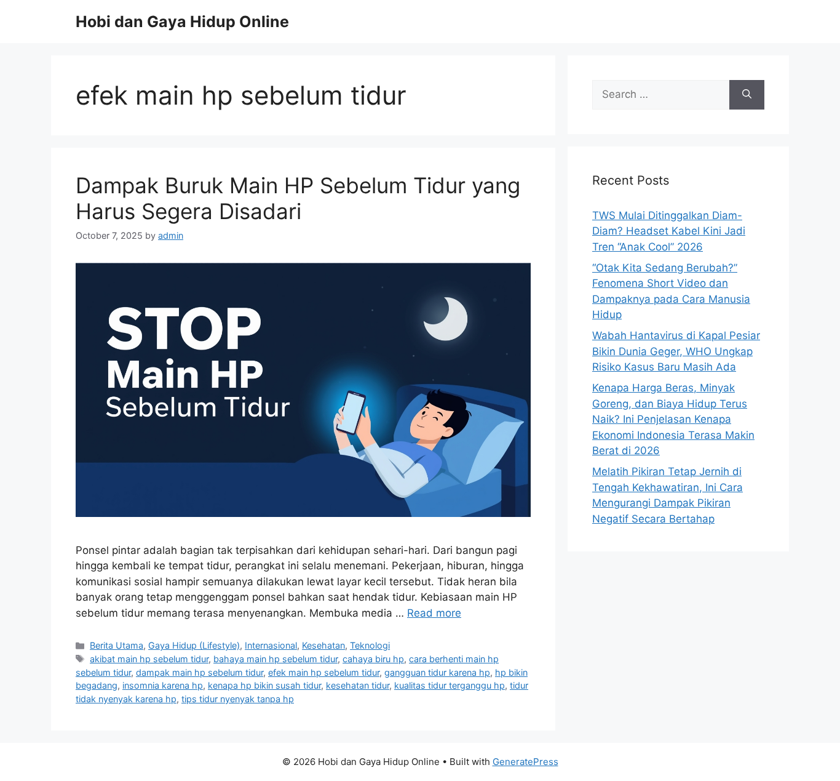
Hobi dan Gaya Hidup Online (182, 21)
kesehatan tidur (357, 685)
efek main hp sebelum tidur (323, 672)
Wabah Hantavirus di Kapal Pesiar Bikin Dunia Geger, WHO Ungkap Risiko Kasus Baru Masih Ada (676, 351)
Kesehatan (323, 645)
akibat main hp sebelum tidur (149, 659)
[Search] (746, 95)
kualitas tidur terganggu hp (449, 685)
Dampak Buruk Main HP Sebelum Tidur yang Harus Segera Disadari (298, 198)
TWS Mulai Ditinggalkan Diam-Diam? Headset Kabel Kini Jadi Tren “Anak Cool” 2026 (668, 231)
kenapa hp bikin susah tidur (264, 685)
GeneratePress (525, 761)
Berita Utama (116, 645)
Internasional (271, 645)
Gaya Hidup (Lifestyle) (194, 645)
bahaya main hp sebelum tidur (275, 659)
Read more (434, 613)
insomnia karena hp (162, 685)
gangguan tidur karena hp (437, 672)
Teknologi (370, 645)
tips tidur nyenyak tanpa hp (237, 699)
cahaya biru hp (373, 659)
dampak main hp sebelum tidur (199, 672)
